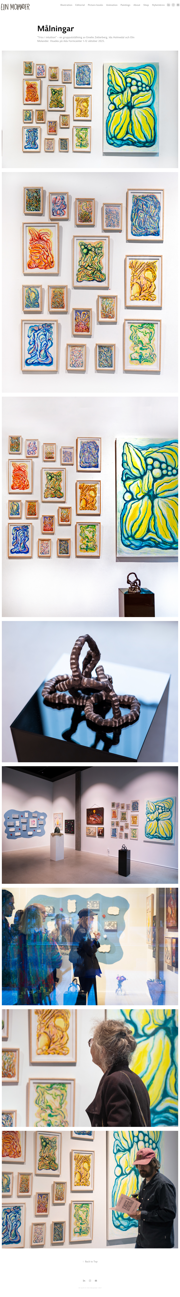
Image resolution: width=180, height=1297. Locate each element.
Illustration (66, 4)
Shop (146, 4)
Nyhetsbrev (158, 4)
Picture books (95, 4)
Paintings (125, 4)
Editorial (80, 4)
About (136, 4)
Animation (111, 4)
